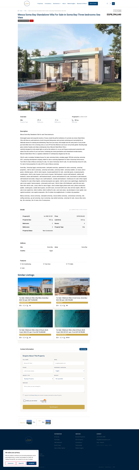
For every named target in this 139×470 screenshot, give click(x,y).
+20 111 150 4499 (101, 437)
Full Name (25, 359)
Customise (10, 463)
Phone (24, 367)
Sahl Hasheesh (58, 442)
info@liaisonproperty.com (103, 439)
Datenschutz (108, 467)
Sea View (47, 264)
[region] (21, 458)
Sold (31, 20)
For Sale (40, 312)
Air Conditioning (26, 264)
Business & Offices (82, 3)
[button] (114, 11)
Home (21, 10)
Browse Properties (80, 437)
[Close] (37, 451)
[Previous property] (29, 422)
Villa (25, 10)
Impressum (101, 467)
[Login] (107, 3)
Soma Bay (57, 439)
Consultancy (48, 3)
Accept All (31, 463)
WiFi (23, 268)
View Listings (83, 349)
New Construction (23, 20)
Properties (40, 3)
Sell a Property (79, 439)
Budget (56, 375)
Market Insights (71, 3)
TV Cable (70, 264)
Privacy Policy (34, 395)
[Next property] (48, 422)
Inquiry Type (26, 375)
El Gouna (56, 437)
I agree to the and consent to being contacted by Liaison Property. (43, 395)
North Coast (57, 445)
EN (110, 3)
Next (43, 422)
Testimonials (79, 445)
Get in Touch (93, 3)
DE (113, 3)
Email (55, 359)
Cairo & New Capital (59, 448)
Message (25, 382)
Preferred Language (60, 367)
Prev (34, 422)
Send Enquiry (54, 407)
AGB (114, 467)
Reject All (21, 463)
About (64, 3)
